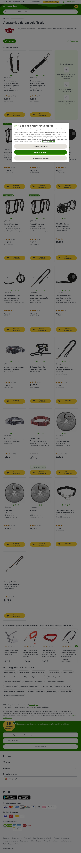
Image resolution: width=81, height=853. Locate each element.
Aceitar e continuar (40, 152)
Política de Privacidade (48, 141)
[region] (40, 142)
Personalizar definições (40, 146)
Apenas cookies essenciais (40, 158)
